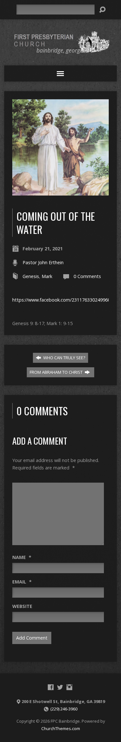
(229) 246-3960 (63, 709)
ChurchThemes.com (60, 728)
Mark (47, 276)
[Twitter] (60, 687)
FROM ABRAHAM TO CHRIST (57, 372)
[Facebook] (51, 687)
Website (22, 606)
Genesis (31, 276)
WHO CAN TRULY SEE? (63, 358)
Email (22, 582)
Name (21, 557)
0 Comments (87, 276)
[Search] (102, 9)
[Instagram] (69, 687)
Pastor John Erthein (43, 262)
